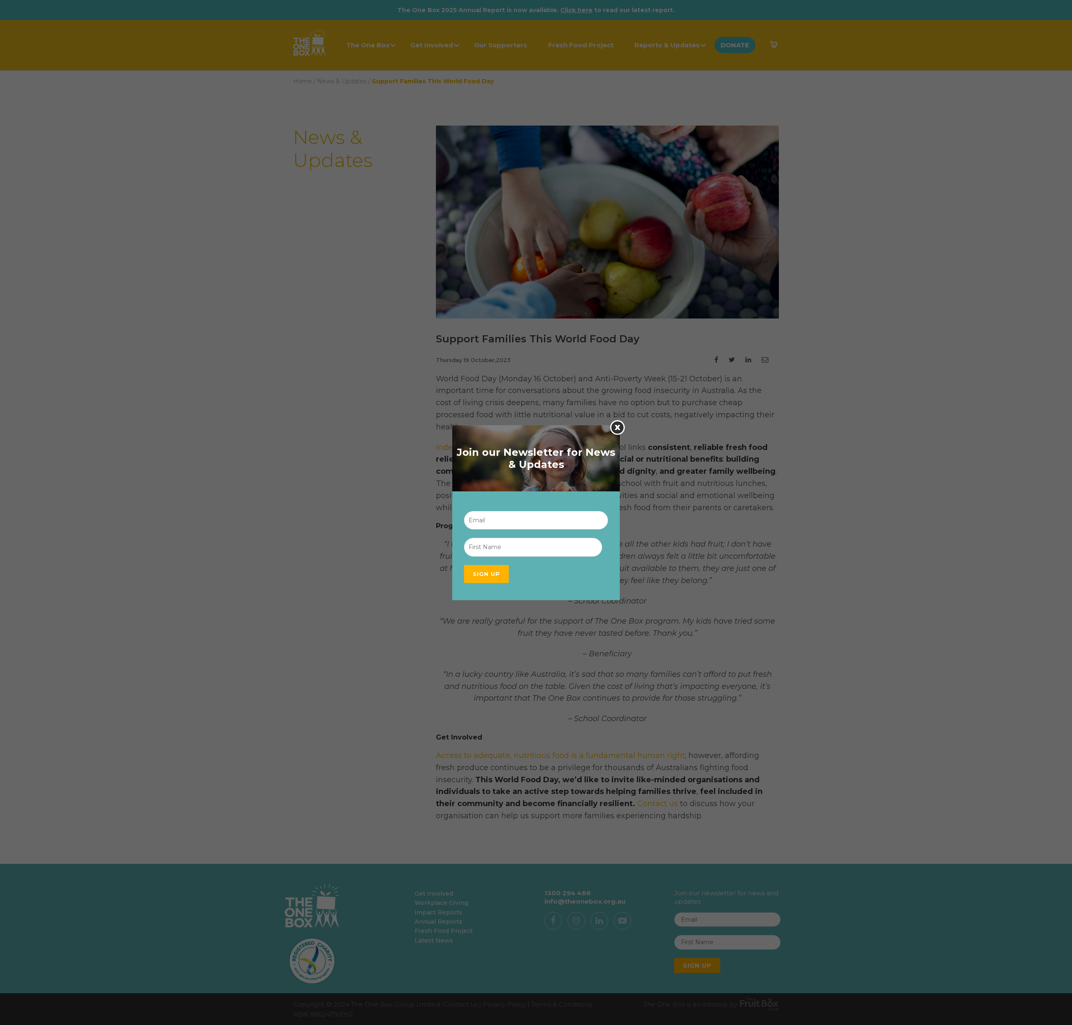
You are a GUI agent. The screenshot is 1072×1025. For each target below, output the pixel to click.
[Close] (617, 427)
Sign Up (486, 573)
